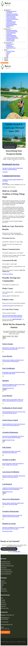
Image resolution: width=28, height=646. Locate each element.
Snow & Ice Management (6, 571)
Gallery (2, 584)
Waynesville (10, 305)
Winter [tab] (16, 336)
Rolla (3, 295)
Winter (4, 493)
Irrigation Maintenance (6, 573)
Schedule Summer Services (8, 440)
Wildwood (19, 315)
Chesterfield (10, 315)
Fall (3, 441)
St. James (7, 295)
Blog (2, 586)
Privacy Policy (4, 591)
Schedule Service (4, 63)
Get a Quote (5, 632)
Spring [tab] (4, 336)
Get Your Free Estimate (7, 274)
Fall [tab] (12, 336)
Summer (4, 389)
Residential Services (5, 561)
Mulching (8, 26)
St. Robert (4, 305)
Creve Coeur (10, 316)
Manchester (19, 316)
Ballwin (15, 315)
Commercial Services (6, 563)
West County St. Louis (11, 47)
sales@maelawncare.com (7, 624)
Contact (6, 60)
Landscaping (4, 567)
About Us (3, 580)
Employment (3, 588)
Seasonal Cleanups (10, 40)
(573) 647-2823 (4, 621)
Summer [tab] (8, 336)
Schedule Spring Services (8, 388)
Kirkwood (4, 316)
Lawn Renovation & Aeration (12, 19)
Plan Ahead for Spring (7, 531)
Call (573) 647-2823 (9, 147)
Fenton (15, 316)
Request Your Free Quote (9, 549)
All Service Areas (5, 608)
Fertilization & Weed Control (7, 565)
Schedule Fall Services (7, 491)
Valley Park (5, 315)
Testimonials (3, 582)
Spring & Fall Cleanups (6, 569)
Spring (4, 337)
